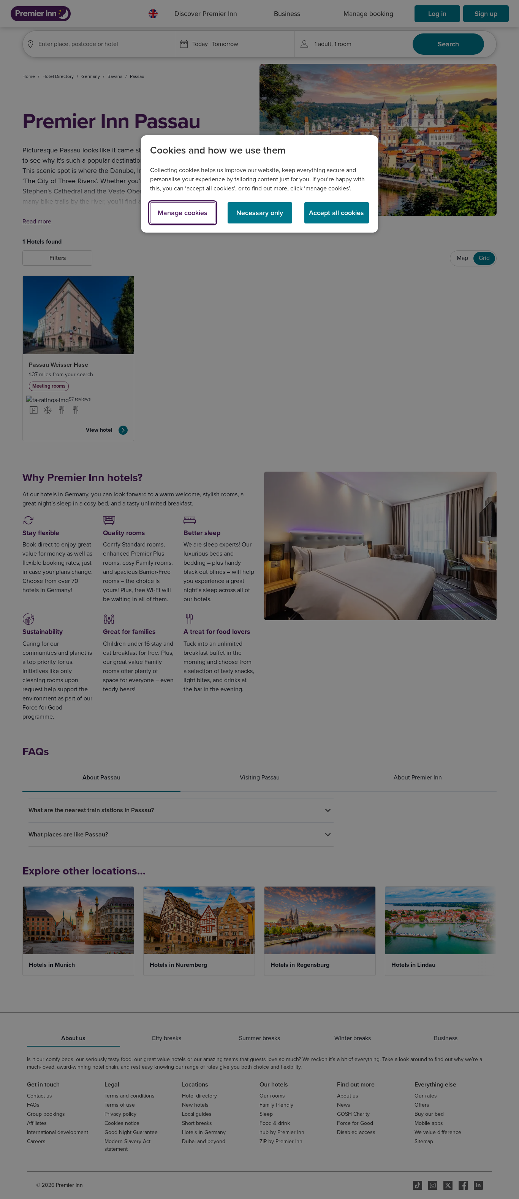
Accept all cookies (336, 213)
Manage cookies (182, 213)
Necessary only (259, 213)
